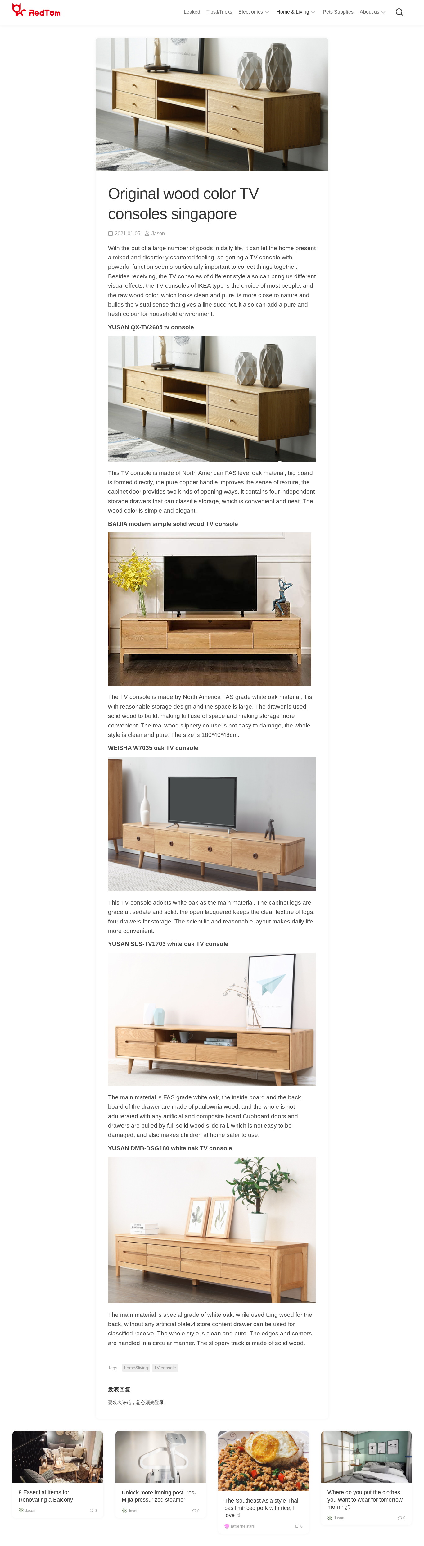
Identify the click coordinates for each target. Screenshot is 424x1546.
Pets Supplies (338, 12)
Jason (158, 233)
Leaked (192, 12)
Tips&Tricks (219, 12)
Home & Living (293, 12)
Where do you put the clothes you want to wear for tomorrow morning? (365, 1499)
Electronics (250, 12)
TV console (165, 1367)
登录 (159, 1402)
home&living (136, 1367)
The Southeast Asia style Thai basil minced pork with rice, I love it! (261, 1508)
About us (369, 12)
